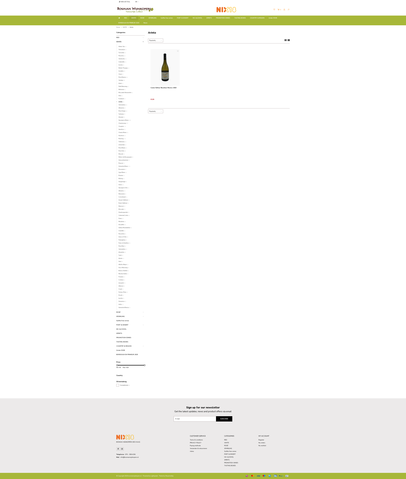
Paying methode (195, 446)
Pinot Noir (122, 246)
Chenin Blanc (123, 132)
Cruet (121, 289)
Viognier (122, 126)
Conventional (125, 385)
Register (261, 440)
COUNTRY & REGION (257, 18)
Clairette (122, 231)
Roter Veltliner (124, 203)
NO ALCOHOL (197, 18)
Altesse (122, 286)
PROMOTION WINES (223, 18)
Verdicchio (122, 59)
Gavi (121, 261)
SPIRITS (209, 18)
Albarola (122, 108)
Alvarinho (122, 252)
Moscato (122, 209)
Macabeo (122, 221)
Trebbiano (122, 142)
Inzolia (121, 65)
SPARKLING (152, 18)
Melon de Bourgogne (126, 157)
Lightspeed (154, 476)
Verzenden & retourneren (198, 448)
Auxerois (122, 135)
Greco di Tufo (123, 237)
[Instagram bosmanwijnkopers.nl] (122, 449)
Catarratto (122, 62)
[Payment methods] (247, 476)
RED (125, 18)
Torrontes (122, 52)
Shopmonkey (169, 476)
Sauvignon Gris (124, 188)
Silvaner (122, 117)
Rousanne (122, 169)
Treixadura (122, 49)
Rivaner (122, 175)
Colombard (123, 197)
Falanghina (123, 240)
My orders (262, 443)
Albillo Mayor (123, 264)
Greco (121, 185)
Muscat (122, 154)
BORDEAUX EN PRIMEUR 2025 (128, 23)
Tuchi (121, 255)
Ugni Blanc (123, 172)
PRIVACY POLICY (195, 443)
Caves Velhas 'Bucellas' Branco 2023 (163, 88)
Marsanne (122, 194)
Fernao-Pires (123, 292)
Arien (121, 83)
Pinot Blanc (123, 148)
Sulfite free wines (167, 18)
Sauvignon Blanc (125, 120)
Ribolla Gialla (123, 274)
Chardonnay (123, 123)
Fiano (121, 218)
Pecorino (122, 56)
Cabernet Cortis (124, 215)
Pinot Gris (122, 151)
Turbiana (122, 114)
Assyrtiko (122, 224)
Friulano (122, 277)
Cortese (122, 280)
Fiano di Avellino (124, 243)
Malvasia (122, 89)
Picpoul (122, 163)
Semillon (122, 129)
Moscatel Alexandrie (126, 92)
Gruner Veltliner (124, 200)
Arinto (131, 27)
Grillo (121, 304)
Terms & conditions (196, 440)
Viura (121, 74)
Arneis (121, 258)
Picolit (121, 295)
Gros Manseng (124, 267)
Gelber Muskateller (125, 227)
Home (118, 27)
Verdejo (122, 80)
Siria (121, 95)
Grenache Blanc (124, 166)
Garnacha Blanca (124, 307)
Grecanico (122, 301)
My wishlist (262, 446)
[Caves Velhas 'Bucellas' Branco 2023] (165, 67)
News (145, 23)
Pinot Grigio (123, 111)
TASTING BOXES (240, 18)
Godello (122, 71)
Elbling (121, 178)
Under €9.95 (273, 18)
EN (136, 2)
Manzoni (122, 206)
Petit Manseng (124, 86)
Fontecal (122, 99)
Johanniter (122, 145)
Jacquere (122, 283)
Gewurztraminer (124, 160)
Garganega (123, 181)
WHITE (133, 18)
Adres (192, 451)
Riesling (122, 138)
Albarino (122, 191)
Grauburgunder (124, 212)
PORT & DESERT (183, 18)
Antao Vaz (122, 46)
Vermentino (123, 105)
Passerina (122, 234)
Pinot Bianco (123, 77)
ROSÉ (142, 18)
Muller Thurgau (124, 68)
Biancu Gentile (124, 270)
